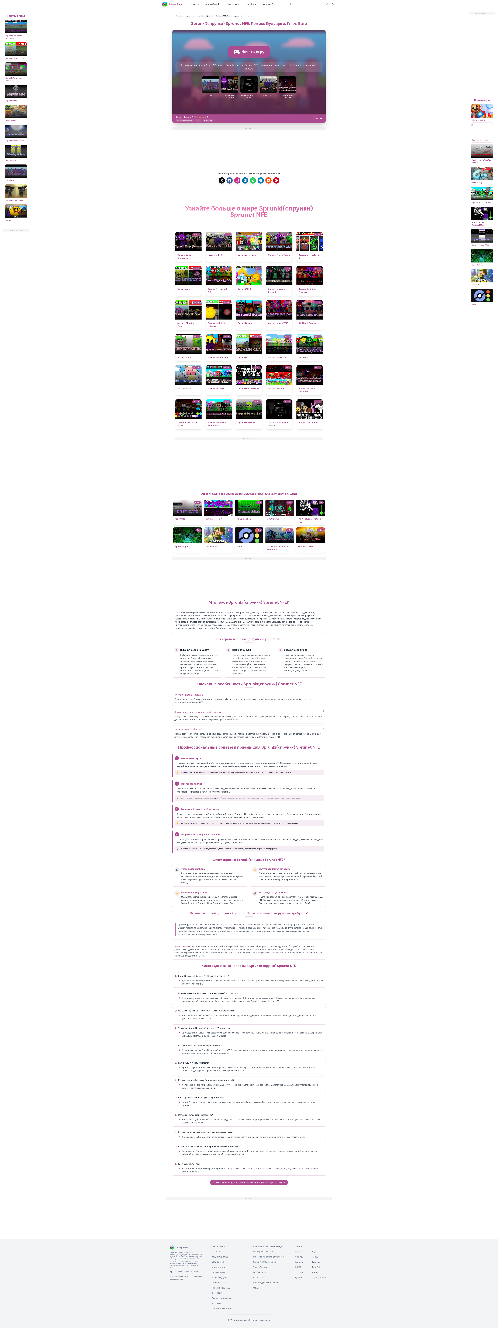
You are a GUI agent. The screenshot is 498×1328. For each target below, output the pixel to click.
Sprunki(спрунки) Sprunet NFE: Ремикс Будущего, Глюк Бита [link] (226, 16)
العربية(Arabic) (319, 1277)
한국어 (298, 1267)
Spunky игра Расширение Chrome (184, 1271)
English (298, 1251)
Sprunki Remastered (221, 1308)
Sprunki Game (192, 16)
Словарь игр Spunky (221, 1298)
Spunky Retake (219, 1282)
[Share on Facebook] (229, 180)
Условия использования (264, 1262)
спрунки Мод (232, 4)
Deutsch (299, 1262)
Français (316, 1262)
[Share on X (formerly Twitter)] (222, 180)
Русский (298, 1277)
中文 (314, 1251)
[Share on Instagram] (237, 180)
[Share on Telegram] (261, 180)
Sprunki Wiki (217, 1303)
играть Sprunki (251, 4)
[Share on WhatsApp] (253, 180)
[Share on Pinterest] (276, 180)
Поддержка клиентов (263, 1251)
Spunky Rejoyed (219, 1277)
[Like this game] (317, 119)
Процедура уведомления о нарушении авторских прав (186, 1277)
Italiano (315, 1272)
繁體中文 (299, 1256)
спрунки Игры (269, 4)
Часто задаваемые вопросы (266, 1282)
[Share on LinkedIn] (245, 180)
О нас (256, 1288)
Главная (195, 4)
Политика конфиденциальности (268, 1256)
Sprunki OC (217, 1293)
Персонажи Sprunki (221, 1288)
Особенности (259, 1272)
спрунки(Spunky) (213, 4)
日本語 (315, 1256)
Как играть (258, 1277)
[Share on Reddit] (268, 180)
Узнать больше (260, 1267)
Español (316, 1267)
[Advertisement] (16, 270)
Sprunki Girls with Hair (185, 946)
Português (300, 1272)
